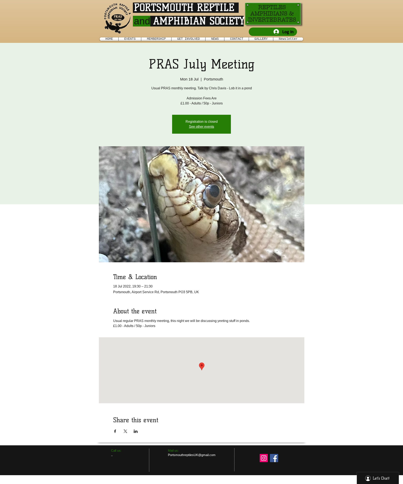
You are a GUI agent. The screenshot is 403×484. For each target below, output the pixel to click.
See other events (201, 126)
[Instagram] (264, 458)
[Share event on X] (125, 431)
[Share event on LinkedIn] (136, 431)
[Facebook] (274, 458)
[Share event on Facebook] (115, 431)
